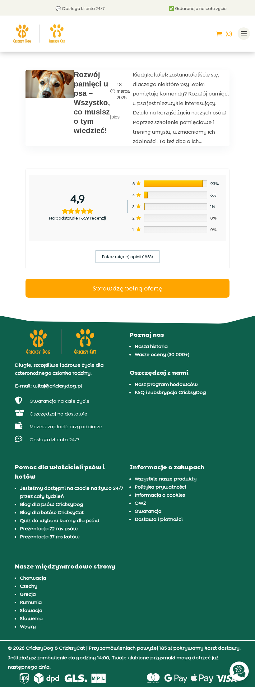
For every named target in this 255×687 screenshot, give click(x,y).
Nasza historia (151, 346)
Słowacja (31, 610)
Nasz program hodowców (166, 384)
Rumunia (31, 602)
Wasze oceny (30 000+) (162, 354)
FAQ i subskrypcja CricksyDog (170, 392)
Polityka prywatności (160, 487)
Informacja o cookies (160, 495)
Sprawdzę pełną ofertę (127, 288)
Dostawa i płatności (159, 519)
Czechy (28, 586)
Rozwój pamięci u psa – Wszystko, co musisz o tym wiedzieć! (92, 102)
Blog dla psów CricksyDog (51, 504)
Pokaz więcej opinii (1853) (127, 256)
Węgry (28, 626)
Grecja (28, 594)
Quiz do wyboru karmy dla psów (59, 520)
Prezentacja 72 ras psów (49, 528)
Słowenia (31, 618)
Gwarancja (148, 511)
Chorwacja (33, 578)
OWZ (140, 503)
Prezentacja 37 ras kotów (50, 536)
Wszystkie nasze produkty (166, 479)
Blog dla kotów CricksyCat (52, 512)
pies (115, 116)
